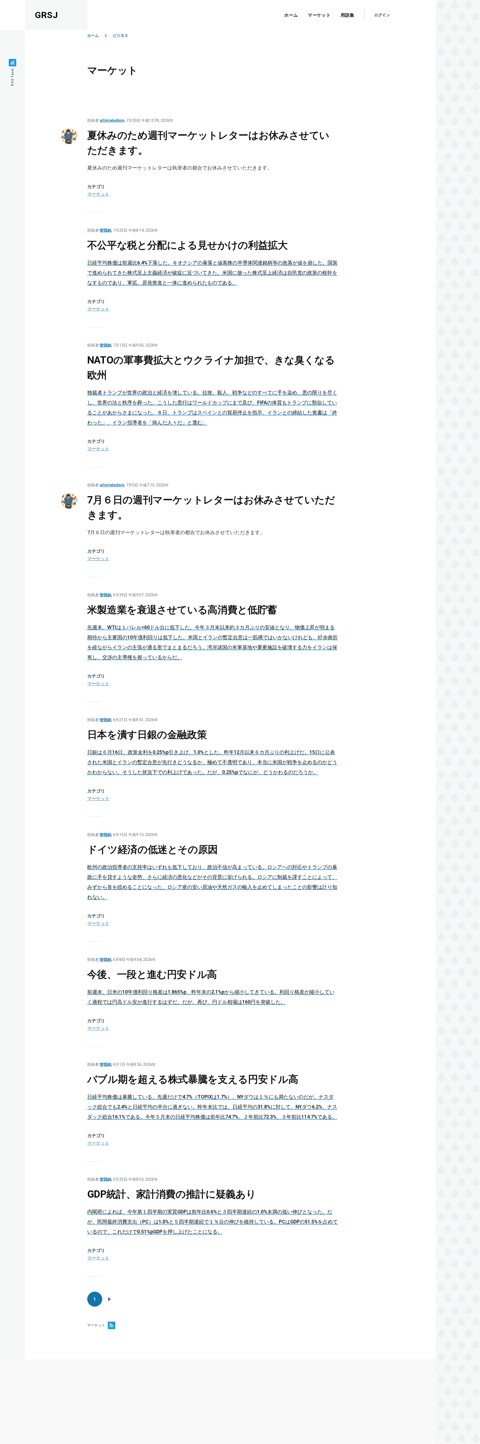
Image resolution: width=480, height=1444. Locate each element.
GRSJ (46, 15)
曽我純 (105, 230)
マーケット (98, 194)
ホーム (93, 35)
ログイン (382, 15)
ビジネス (120, 35)
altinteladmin (112, 120)
